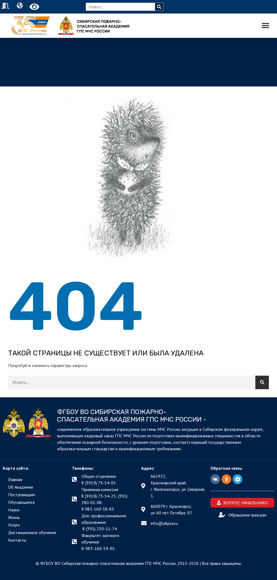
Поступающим (21, 494)
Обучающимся (21, 502)
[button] (265, 26)
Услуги (14, 525)
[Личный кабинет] (6, 5)
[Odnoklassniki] (226, 479)
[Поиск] (159, 7)
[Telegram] (237, 479)
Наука (13, 509)
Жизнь (14, 517)
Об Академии (20, 487)
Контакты (17, 540)
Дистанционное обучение (32, 532)
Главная (15, 479)
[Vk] (215, 479)
